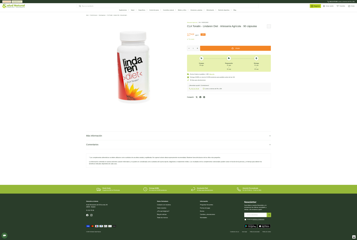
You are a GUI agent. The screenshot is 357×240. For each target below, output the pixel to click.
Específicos (142, 10)
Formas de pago (205, 208)
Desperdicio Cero (17, 1)
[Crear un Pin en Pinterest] (204, 97)
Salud (132, 10)
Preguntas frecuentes (206, 204)
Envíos (202, 211)
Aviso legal (244, 231)
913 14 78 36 (333, 1)
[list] (133, 67)
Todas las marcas (162, 217)
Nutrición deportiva (223, 10)
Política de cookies (266, 231)
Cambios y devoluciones (207, 214)
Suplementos (123, 10)
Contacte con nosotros (164, 204)
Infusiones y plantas (196, 10)
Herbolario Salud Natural (95, 231)
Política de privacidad (254, 231)
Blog (235, 10)
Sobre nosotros (161, 208)
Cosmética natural (168, 10)
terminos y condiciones (258, 219)
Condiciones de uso (234, 231)
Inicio (87, 15)
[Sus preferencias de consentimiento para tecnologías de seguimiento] (354, 237)
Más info (211, 74)
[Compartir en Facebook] (200, 97)
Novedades (203, 217)
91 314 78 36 (90, 210)
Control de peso (154, 10)
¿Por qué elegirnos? (163, 211)
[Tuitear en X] (197, 97)
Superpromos (6, 1)
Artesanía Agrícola (192, 22)
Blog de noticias (162, 214)
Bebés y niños (182, 10)
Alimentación (210, 10)
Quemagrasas (102, 15)
